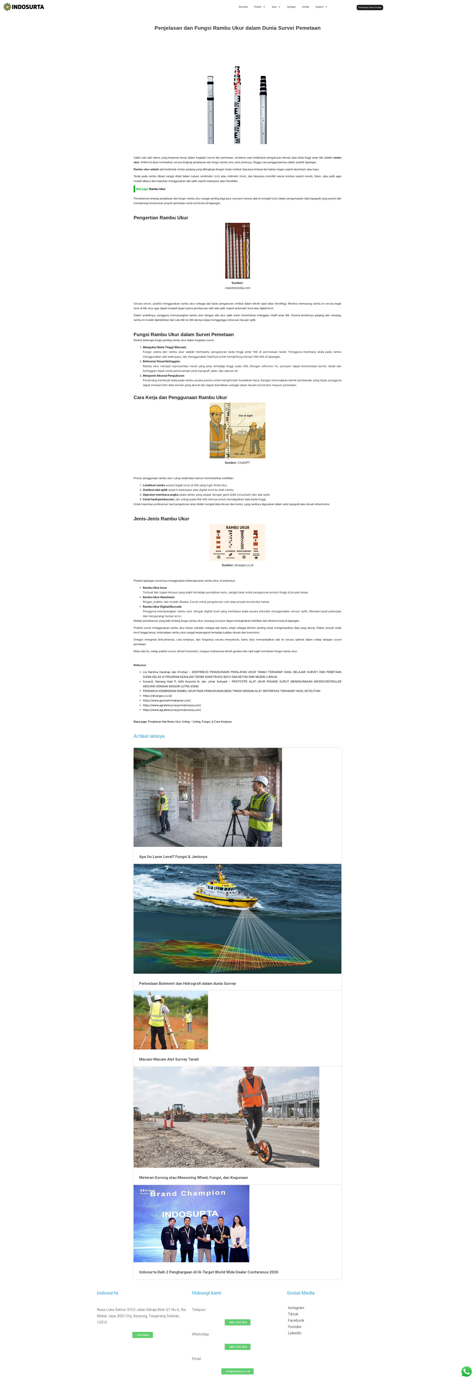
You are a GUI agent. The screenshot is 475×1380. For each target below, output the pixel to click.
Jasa (274, 7)
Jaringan (291, 7)
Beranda (243, 7)
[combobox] (438, 7)
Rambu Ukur (157, 189)
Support (319, 7)
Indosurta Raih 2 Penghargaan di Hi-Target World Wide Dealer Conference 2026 (208, 1272)
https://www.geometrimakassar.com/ (167, 700)
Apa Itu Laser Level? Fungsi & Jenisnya (173, 856)
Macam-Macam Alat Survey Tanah (169, 1059)
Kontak (305, 7)
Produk (257, 7)
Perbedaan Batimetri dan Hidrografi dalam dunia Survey (187, 983)
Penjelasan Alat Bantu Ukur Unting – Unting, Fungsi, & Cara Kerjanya (190, 721)
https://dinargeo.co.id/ (157, 696)
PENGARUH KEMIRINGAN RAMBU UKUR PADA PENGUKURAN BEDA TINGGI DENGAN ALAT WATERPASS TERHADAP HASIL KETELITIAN (231, 691)
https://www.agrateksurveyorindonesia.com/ (172, 705)
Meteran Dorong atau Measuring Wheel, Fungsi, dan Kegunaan (193, 1177)
